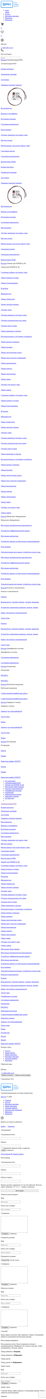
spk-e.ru (3, 1097)
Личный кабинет (11, 1058)
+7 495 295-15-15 (7, 48)
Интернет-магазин (12, 16)
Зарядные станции (12, 796)
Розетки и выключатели (14, 789)
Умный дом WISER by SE (14, 785)
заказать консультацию (22, 1075)
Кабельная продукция (13, 794)
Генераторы (9, 792)
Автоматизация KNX (13, 783)
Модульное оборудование (14, 787)
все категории (10, 781)
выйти (3, 1126)
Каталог (4, 60)
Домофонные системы (13, 790)
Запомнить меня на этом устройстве (16, 1148)
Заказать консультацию (13, 1110)
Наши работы (10, 1053)
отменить (11, 1126)
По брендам (9, 798)
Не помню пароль (17, 1154)
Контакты (8, 20)
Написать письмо (7, 1075)
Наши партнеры (11, 1055)
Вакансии (8, 18)
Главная (8, 1100)
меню (7, 11)
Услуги (7, 14)
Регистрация (5, 1154)
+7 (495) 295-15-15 (7, 1073)
